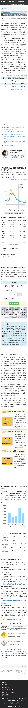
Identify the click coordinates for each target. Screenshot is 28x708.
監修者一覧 (6, 687)
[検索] (26, 1)
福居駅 (5, 543)
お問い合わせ (6, 703)
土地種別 (6, 298)
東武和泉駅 (5, 535)
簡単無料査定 (21, 1)
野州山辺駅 (5, 550)
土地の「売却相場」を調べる (11, 134)
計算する (15, 303)
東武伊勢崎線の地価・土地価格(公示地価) (14, 584)
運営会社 (5, 684)
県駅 (5, 539)
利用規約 (12, 703)
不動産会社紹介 (7, 695)
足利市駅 (5, 546)
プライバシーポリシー (20, 703)
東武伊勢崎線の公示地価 (12, 75)
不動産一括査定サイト (9, 692)
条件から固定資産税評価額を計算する (14, 131)
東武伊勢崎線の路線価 (22, 75)
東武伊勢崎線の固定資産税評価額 (12, 619)
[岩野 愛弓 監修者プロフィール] (20, 152)
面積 (7, 290)
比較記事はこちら (10, 395)
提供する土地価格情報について (12, 145)
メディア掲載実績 (8, 689)
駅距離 (7, 286)
